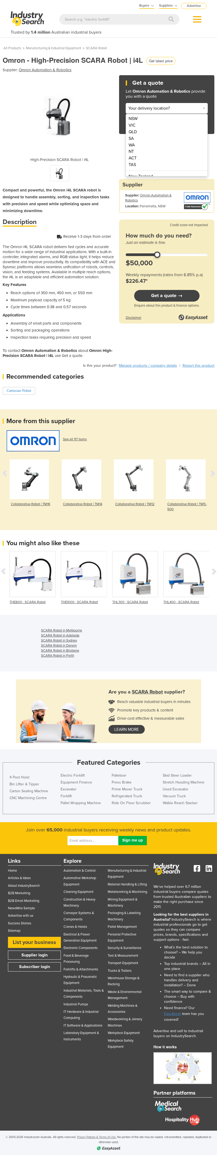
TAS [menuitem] (132, 164)
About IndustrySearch (24, 886)
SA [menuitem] (131, 138)
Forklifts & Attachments (81, 969)
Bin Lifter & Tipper (24, 784)
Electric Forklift (73, 775)
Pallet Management (122, 927)
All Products (12, 48)
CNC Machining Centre (28, 798)
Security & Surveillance (124, 948)
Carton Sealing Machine (29, 791)
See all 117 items (75, 439)
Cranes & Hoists (75, 927)
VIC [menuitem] (132, 125)
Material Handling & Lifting (127, 884)
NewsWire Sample (21, 908)
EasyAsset (172, 1013)
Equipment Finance (76, 782)
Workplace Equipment (124, 1033)
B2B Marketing (19, 893)
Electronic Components (81, 948)
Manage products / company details (148, 365)
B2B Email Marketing (23, 901)
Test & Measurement (123, 955)
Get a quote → (167, 295)
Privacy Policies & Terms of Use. (96, 1137)
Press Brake (122, 782)
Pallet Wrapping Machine (81, 803)
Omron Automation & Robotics (45, 70)
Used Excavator (175, 789)
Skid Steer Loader (177, 775)
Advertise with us (20, 916)
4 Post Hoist (19, 777)
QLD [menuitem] (133, 132)
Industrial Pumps (76, 1004)
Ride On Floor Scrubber (131, 803)
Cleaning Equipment (78, 892)
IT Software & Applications (83, 1025)
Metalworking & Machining (127, 892)
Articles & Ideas (19, 878)
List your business (34, 942)
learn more (126, 729)
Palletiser (119, 775)
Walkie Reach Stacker (180, 803)
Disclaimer (133, 318)
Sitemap (14, 931)
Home (12, 871)
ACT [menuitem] (133, 158)
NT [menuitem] (131, 151)
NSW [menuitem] (133, 118)
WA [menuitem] (132, 145)
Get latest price (161, 60)
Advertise (194, 6)
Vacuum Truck (174, 796)
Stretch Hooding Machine (183, 782)
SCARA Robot (96, 48)
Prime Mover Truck (127, 789)
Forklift (66, 796)
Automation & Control (80, 871)
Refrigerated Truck (127, 796)
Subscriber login (34, 966)
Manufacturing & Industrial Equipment (53, 48)
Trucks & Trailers (120, 971)
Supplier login (34, 955)
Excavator (68, 789)
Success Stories (19, 923)
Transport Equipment (123, 963)
